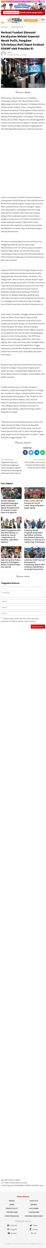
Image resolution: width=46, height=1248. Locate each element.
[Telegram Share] (36, 452)
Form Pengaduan (12, 1216)
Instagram (13, 1229)
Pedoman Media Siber (34, 1216)
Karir (12, 1204)
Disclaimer (33, 1208)
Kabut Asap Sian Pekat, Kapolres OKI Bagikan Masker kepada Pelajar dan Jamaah (11, 563)
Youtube (13, 1233)
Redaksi (34, 1204)
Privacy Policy (12, 1208)
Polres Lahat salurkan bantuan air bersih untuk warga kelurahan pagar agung (34, 504)
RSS (35, 1233)
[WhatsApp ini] (42, 452)
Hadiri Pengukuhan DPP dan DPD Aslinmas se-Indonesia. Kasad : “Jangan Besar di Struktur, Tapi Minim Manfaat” (11, 536)
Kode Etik (34, 1201)
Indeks (12, 1201)
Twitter (35, 1225)
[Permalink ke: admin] (3, 53)
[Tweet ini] (31, 452)
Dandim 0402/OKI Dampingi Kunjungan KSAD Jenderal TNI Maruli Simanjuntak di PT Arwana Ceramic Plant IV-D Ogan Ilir (10, 507)
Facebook (13, 1225)
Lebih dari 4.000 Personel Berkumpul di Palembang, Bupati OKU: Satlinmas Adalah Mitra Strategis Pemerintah (34, 564)
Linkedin (35, 1229)
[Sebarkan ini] (25, 452)
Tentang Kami (12, 1212)
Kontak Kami (34, 1212)
